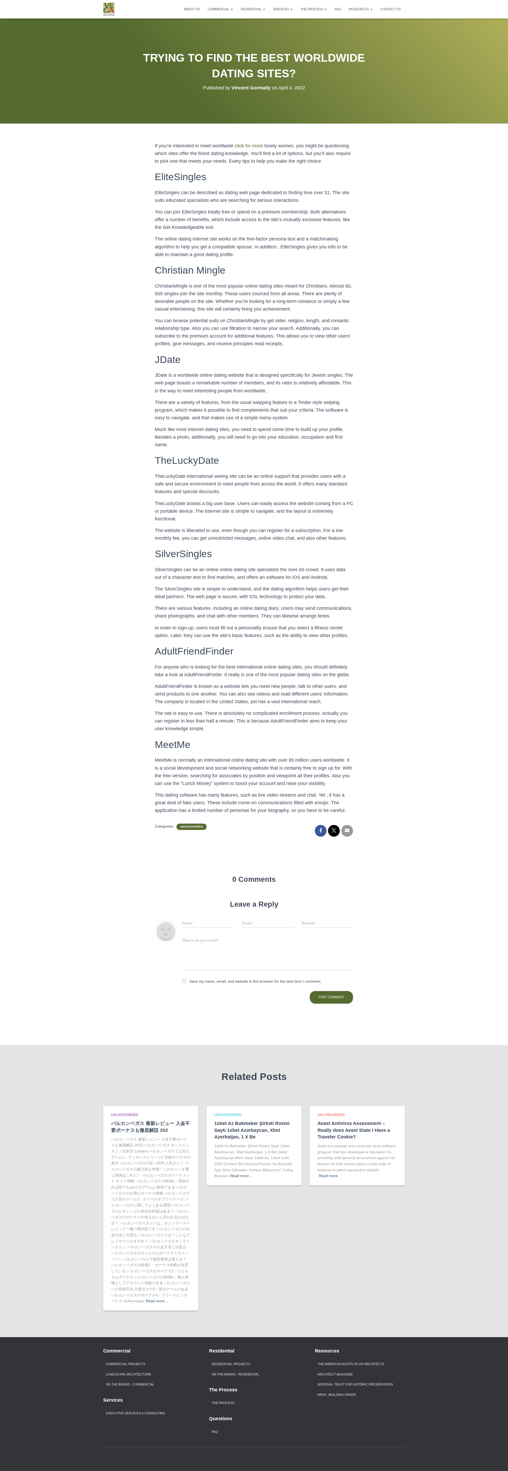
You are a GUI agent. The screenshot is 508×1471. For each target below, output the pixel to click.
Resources (359, 9)
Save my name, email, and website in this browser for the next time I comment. (255, 981)
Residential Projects (231, 1364)
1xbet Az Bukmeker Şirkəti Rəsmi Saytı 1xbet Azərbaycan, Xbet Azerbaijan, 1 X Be (251, 1130)
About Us (192, 9)
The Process (312, 9)
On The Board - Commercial (130, 1384)
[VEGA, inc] (109, 9)
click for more (249, 145)
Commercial (219, 9)
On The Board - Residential (235, 1374)
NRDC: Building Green (337, 1395)
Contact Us (390, 9)
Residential (251, 9)
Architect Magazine (335, 1374)
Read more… (157, 1301)
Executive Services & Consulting (135, 1413)
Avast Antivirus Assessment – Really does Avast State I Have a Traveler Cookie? (354, 1130)
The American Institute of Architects (351, 1364)
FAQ (338, 9)
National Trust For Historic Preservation (355, 1384)
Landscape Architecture (128, 1374)
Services (281, 9)
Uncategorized (191, 826)
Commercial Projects (125, 1364)
